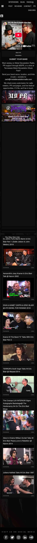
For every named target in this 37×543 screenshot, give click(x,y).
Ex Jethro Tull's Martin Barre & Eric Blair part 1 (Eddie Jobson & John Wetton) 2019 (16, 241)
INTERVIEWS (13, 2)
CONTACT (27, 6)
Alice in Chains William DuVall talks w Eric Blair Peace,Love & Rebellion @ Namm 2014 (18, 441)
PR (34, 6)
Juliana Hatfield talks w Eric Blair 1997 (18, 472)
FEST (10, 6)
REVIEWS (18, 6)
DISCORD (32, 10)
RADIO (29, 2)
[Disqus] (18, 149)
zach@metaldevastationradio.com (18, 79)
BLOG (22, 2)
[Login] (33, 2)
